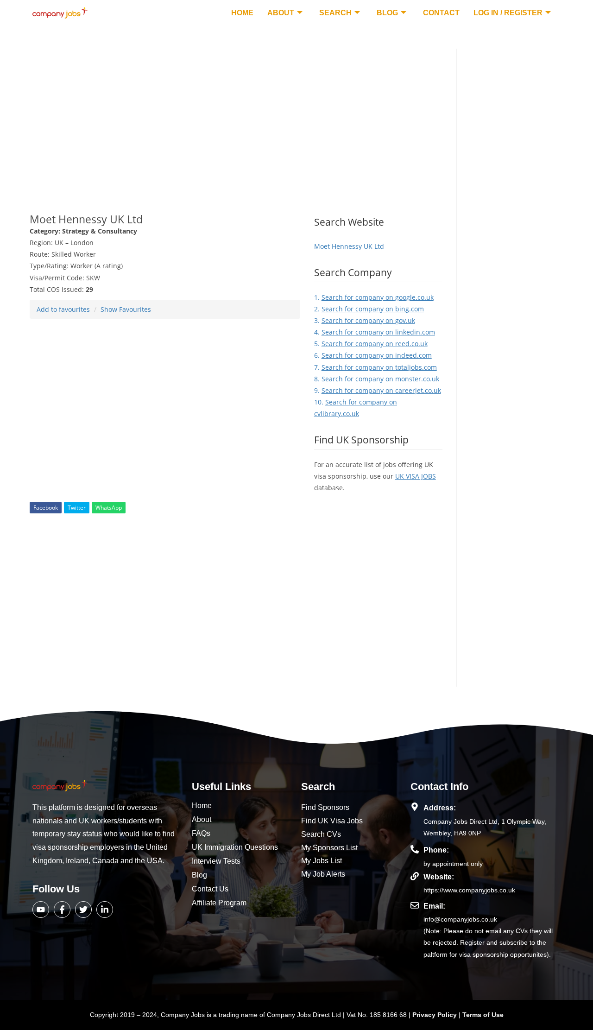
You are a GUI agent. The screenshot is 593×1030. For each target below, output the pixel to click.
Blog (387, 13)
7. (375, 367)
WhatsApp (108, 508)
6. (373, 355)
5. (371, 343)
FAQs (201, 833)
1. (374, 297)
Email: (434, 906)
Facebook (45, 508)
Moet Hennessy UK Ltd (349, 246)
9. (377, 390)
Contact (441, 13)
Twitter (77, 508)
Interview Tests (216, 861)
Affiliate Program (219, 903)
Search (335, 13)
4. (374, 332)
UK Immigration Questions (235, 847)
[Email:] (414, 905)
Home (242, 13)
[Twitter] (83, 909)
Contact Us (210, 889)
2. (369, 308)
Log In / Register (508, 13)
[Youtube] (40, 909)
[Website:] (414, 876)
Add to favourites (63, 309)
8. (376, 378)
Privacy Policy (435, 1014)
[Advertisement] (236, 113)
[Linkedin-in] (104, 909)
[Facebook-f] (62, 909)
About (280, 13)
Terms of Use (483, 1014)
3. (364, 320)
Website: (438, 877)
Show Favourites (126, 309)
